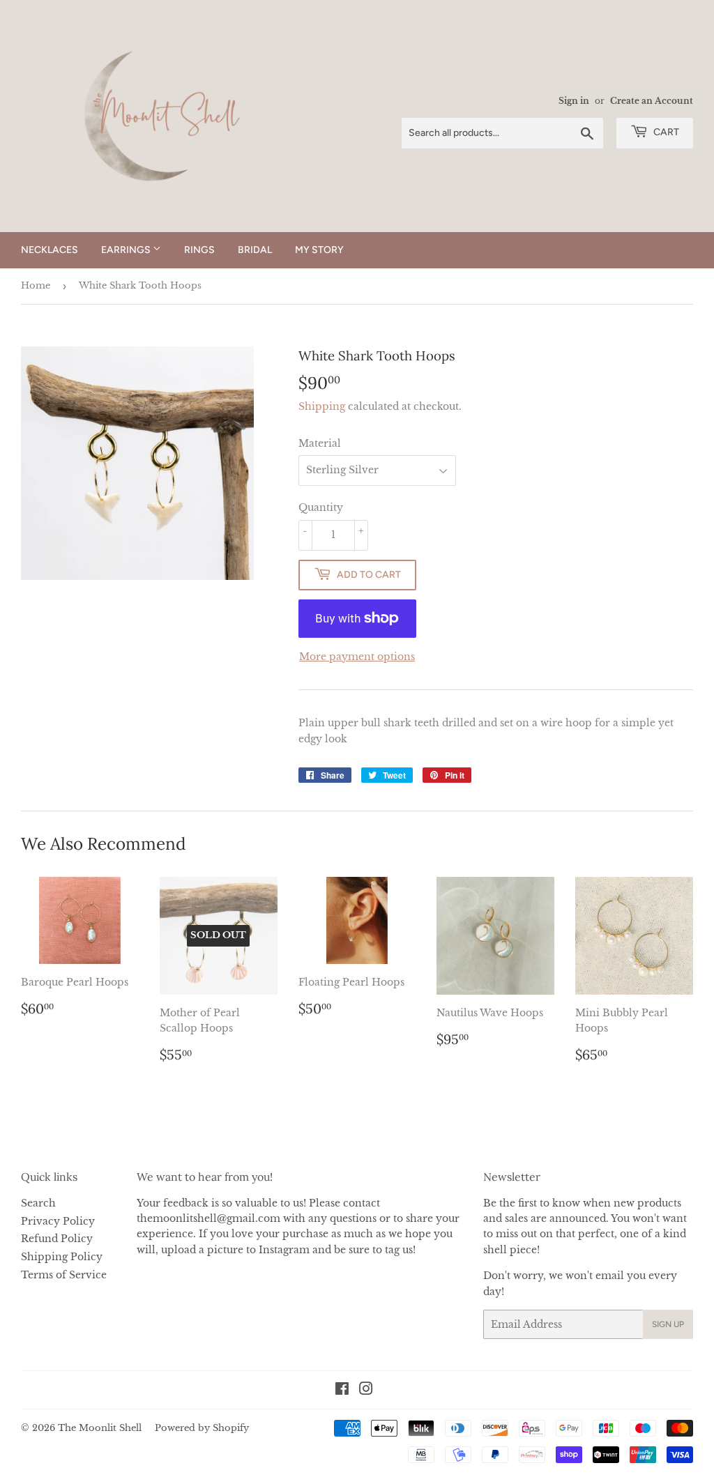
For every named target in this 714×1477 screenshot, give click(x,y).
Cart (665, 132)
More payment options (357, 656)
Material (319, 443)
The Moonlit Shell (100, 1428)
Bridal (255, 250)
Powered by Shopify (202, 1428)
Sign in (574, 100)
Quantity (320, 507)
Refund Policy (57, 1238)
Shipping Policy (61, 1256)
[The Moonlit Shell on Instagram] (366, 1390)
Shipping (321, 406)
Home (35, 285)
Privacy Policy (58, 1221)
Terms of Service (64, 1275)
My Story (319, 250)
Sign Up (668, 1324)
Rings (199, 250)
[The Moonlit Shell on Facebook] (342, 1390)
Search (38, 1203)
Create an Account (651, 100)
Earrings (127, 250)
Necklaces (49, 250)
